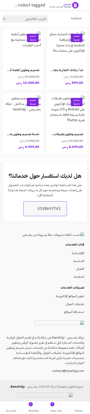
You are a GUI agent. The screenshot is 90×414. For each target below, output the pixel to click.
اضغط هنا (20, 190)
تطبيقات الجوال (75, 304)
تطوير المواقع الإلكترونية (70, 296)
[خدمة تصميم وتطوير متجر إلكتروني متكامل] (23, 111)
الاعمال (80, 269)
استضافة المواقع (74, 312)
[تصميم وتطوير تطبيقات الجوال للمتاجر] (67, 111)
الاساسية (79, 261)
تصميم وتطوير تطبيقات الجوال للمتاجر (59, 134)
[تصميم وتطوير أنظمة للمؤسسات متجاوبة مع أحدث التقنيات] (23, 46)
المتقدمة (79, 276)
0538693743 (49, 209)
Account (11, 411)
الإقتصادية (78, 253)
